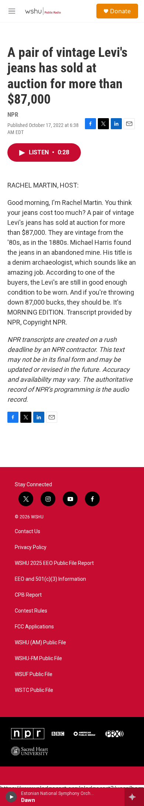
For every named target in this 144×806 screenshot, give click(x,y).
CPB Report (28, 595)
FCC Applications (34, 627)
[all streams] (134, 797)
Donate (120, 11)
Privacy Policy (31, 547)
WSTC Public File (34, 690)
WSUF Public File (33, 674)
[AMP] (85, 733)
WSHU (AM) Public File (40, 642)
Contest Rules (31, 611)
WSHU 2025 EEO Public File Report (54, 563)
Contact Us (27, 531)
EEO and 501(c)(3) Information (50, 579)
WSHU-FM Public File (38, 658)
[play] (11, 796)
